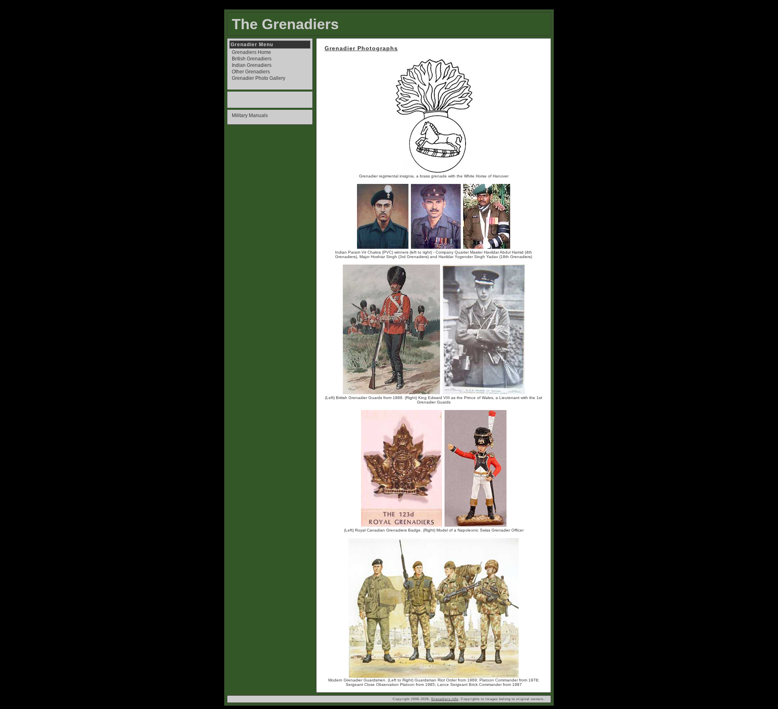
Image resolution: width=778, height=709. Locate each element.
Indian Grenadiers (251, 65)
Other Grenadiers (251, 72)
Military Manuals (250, 115)
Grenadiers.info (444, 699)
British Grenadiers (251, 59)
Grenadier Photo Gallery (258, 78)
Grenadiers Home (251, 52)
